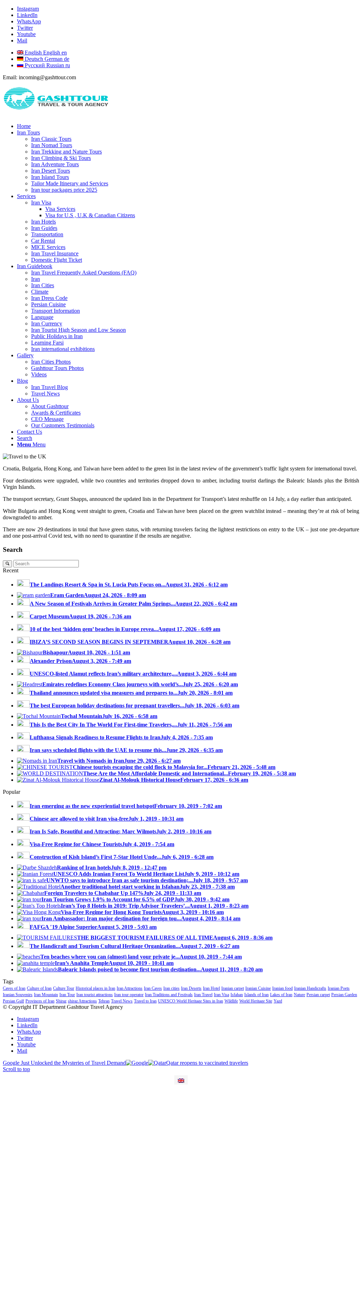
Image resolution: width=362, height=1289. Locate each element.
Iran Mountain (46, 994)
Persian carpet (318, 994)
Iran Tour (67, 994)
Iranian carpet (232, 988)
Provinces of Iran (39, 1001)
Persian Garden (344, 994)
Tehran (104, 1001)
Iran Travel (203, 994)
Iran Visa (221, 994)
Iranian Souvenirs (18, 994)
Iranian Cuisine (258, 988)
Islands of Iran (256, 994)
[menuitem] (188, 126)
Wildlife (231, 1001)
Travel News (122, 1001)
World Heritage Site (255, 1001)
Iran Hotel (211, 988)
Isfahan (236, 994)
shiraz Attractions (82, 1001)
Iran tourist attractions (94, 994)
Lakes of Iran (281, 994)
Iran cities (171, 988)
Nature (299, 994)
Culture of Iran (39, 988)
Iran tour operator (129, 994)
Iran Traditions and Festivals (169, 994)
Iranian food (282, 988)
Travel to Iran (145, 1001)
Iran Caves (153, 988)
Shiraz (61, 1001)
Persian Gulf (13, 1001)
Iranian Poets (339, 988)
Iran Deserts (191, 988)
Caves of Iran (14, 988)
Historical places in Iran (95, 988)
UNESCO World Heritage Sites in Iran (190, 1001)
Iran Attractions (129, 988)
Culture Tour (63, 988)
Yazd (278, 1001)
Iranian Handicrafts (310, 988)
